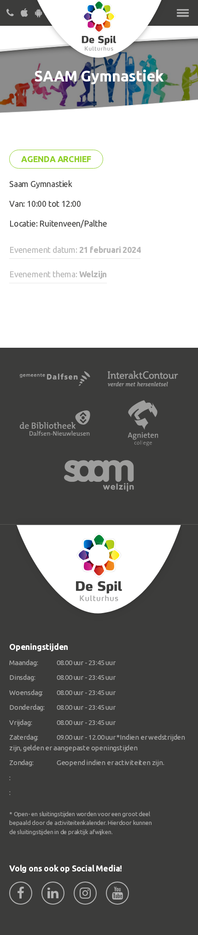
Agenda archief (56, 159)
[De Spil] (99, 569)
